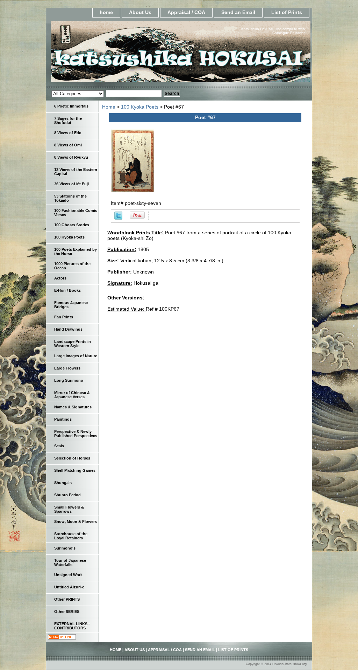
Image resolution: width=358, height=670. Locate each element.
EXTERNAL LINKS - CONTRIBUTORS (72, 626)
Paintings (63, 419)
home (106, 12)
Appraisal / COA (186, 12)
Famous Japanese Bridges (71, 305)
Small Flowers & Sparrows (69, 509)
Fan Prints (63, 317)
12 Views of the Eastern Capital (75, 171)
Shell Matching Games (74, 470)
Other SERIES (66, 611)
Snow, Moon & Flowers (75, 521)
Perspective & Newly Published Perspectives (75, 433)
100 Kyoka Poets (139, 107)
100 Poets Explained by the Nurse (75, 251)
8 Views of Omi (68, 145)
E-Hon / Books (67, 290)
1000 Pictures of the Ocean (72, 266)
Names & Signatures (73, 407)
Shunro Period (67, 495)
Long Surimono (68, 380)
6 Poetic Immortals (71, 106)
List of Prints (286, 12)
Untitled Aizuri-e (69, 587)
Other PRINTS (67, 599)
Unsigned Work (68, 575)
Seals (59, 446)
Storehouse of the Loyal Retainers (70, 536)
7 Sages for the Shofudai (68, 120)
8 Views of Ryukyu (71, 157)
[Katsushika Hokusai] (133, 54)
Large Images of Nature (75, 356)
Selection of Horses (72, 458)
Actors (60, 278)
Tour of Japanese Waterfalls (70, 562)
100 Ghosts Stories (71, 225)
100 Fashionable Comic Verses (75, 212)
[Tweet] (118, 218)
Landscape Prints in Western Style (72, 343)
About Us (140, 12)
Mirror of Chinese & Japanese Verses (72, 395)
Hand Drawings (68, 329)
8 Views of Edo (67, 133)
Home (108, 107)
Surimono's (65, 548)
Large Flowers (67, 368)
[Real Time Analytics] (62, 638)
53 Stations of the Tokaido (70, 198)
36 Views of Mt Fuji (71, 184)
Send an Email (238, 12)
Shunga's (63, 483)
